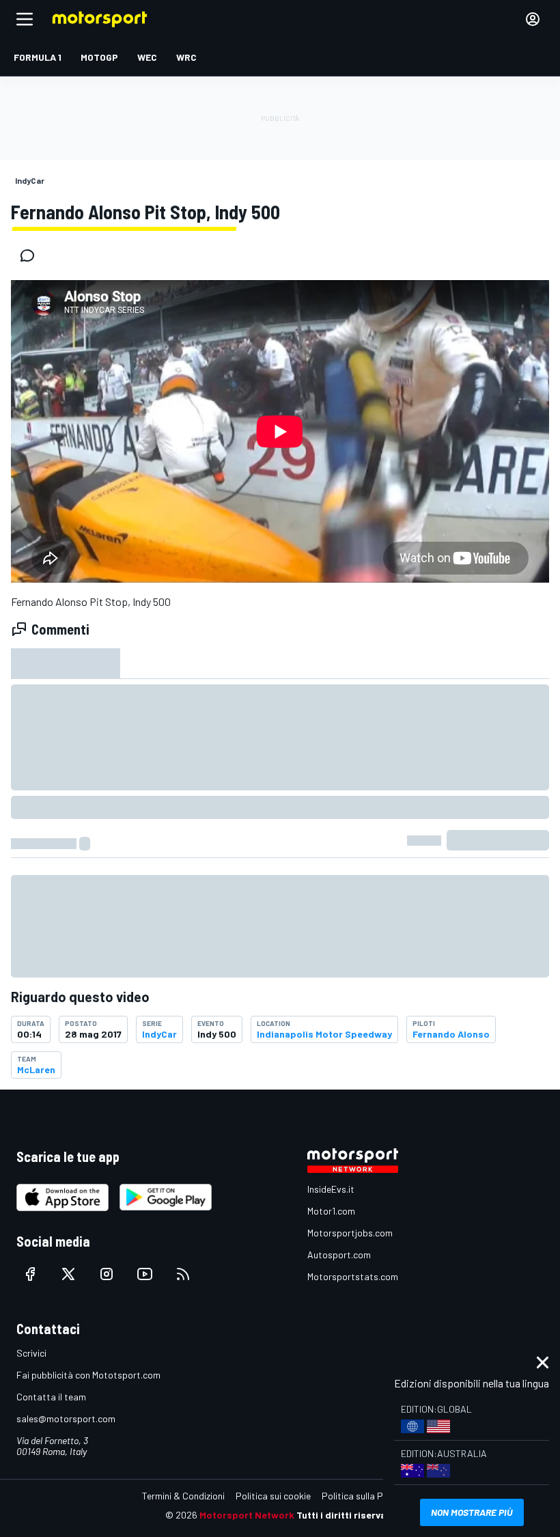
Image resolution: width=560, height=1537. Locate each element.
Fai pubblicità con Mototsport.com (88, 1375)
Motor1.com (331, 1211)
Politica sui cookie (273, 1495)
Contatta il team (51, 1396)
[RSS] (183, 1274)
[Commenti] (31, 255)
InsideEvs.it (330, 1189)
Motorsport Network (246, 1515)
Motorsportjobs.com (350, 1232)
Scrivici (31, 1353)
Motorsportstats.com (352, 1276)
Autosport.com (339, 1254)
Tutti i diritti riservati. (345, 1515)
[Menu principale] (25, 19)
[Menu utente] (532, 19)
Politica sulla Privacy (365, 1495)
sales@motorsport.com (65, 1418)
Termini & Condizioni (183, 1495)
